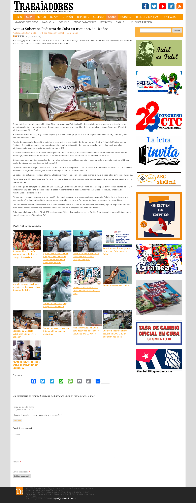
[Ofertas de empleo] (159, 216)
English (121, 22)
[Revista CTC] (159, 314)
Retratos (106, 22)
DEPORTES (83, 16)
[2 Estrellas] (16, 36)
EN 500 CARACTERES (85, 22)
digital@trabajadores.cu (64, 498)
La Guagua (48, 22)
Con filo (64, 22)
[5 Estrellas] (23, 36)
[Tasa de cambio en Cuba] (159, 343)
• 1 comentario (71, 33)
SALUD (112, 16)
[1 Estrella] (14, 36)
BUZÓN (54, 16)
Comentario (18, 434)
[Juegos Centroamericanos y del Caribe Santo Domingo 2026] (159, 95)
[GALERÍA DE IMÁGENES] (159, 273)
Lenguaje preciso (141, 22)
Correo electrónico (21, 472)
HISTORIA (125, 16)
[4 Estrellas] (21, 36)
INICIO (18, 16)
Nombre (17, 462)
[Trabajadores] (19, 491)
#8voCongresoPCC (26, 22)
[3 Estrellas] (18, 36)
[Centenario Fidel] (159, 65)
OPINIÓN (68, 16)
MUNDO (41, 16)
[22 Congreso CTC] (159, 130)
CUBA (29, 16)
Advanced (143, 34)
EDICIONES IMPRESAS (147, 16)
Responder (17, 421)
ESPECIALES (169, 16)
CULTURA (98, 16)
